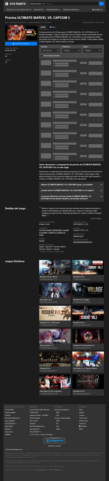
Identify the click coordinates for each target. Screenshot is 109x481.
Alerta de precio (21, 44)
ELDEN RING (9, 410)
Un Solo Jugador (45, 230)
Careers (81, 412)
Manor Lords (9, 432)
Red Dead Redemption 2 (12, 418)
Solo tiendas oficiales (51, 55)
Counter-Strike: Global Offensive (39, 410)
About (81, 410)
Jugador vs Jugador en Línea (52, 233)
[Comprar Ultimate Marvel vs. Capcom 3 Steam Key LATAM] (71, 63)
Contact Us (82, 423)
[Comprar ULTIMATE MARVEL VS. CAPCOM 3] (71, 73)
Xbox (53, 27)
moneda (44, 46)
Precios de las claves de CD (18, 10)
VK (82, 429)
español (97, 10)
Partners (81, 415)
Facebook (83, 426)
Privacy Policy (83, 421)
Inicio (15, 4)
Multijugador (57, 230)
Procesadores (52, 10)
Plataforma (66, 46)
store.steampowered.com (82, 242)
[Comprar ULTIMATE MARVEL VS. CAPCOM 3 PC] (71, 125)
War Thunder (34, 421)
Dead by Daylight (10, 412)
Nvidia (58, 429)
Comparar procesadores (61, 410)
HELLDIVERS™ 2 (10, 423)
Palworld (7, 415)
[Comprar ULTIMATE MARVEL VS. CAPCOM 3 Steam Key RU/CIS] (71, 146)
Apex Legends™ (10, 421)
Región (85, 46)
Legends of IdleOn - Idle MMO (39, 415)
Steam (98, 218)
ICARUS (7, 434)
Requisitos (38, 10)
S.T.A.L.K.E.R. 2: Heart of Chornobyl (41, 434)
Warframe (8, 429)
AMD (57, 412)
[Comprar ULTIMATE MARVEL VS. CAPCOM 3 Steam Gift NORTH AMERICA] (71, 156)
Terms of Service (54, 470)
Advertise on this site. (54, 446)
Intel (57, 415)
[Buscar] (101, 4)
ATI (57, 423)
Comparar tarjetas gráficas (62, 418)
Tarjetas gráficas (70, 10)
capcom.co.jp (78, 236)
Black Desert (9, 426)
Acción (41, 240)
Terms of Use (83, 418)
